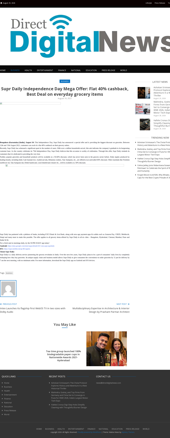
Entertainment (45, 70)
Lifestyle (149, 3)
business (9, 273)
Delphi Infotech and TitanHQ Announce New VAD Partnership (20, 357)
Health (28, 70)
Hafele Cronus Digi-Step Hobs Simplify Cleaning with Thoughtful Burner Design (69, 406)
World (123, 70)
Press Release (160, 3)
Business (15, 70)
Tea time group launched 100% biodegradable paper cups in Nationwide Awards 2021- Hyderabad (63, 356)
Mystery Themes (128, 432)
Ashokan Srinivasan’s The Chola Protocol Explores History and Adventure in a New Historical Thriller (69, 386)
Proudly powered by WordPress (89, 432)
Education (91, 70)
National (76, 70)
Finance (62, 70)
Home (3, 70)
